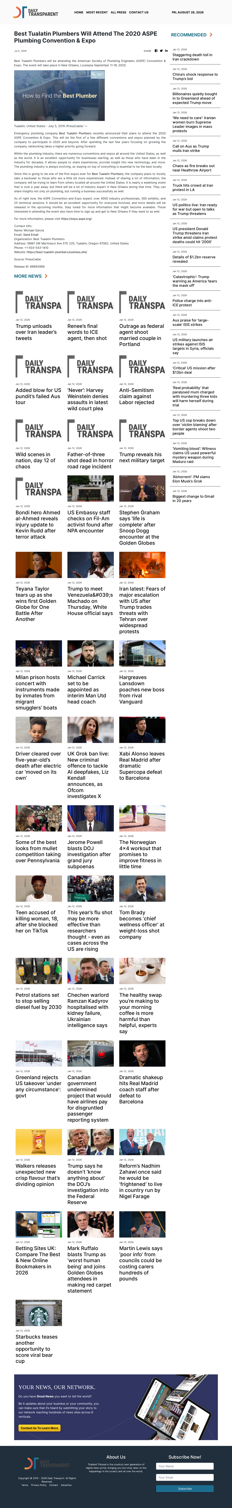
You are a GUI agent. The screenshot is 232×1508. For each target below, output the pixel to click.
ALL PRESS (118, 12)
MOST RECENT (97, 12)
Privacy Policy (38, 1485)
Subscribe (185, 1488)
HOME (78, 12)
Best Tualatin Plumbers (75, 133)
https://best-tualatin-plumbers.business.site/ (57, 252)
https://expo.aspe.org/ (76, 218)
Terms (25, 1485)
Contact (53, 1485)
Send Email (30, 234)
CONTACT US (138, 12)
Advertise (66, 1485)
